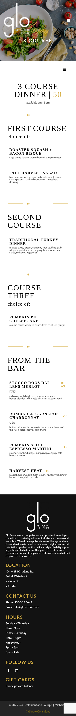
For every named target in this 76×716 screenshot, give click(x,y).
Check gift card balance (19, 686)
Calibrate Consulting (38, 711)
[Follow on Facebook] (8, 671)
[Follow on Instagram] (16, 671)
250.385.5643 (23, 602)
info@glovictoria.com (26, 607)
